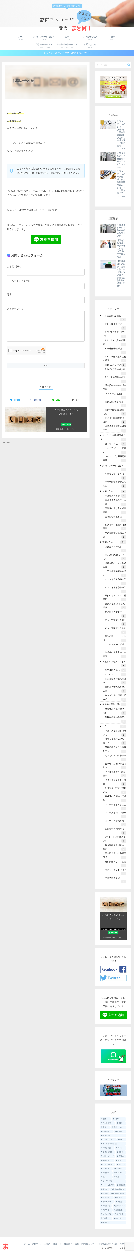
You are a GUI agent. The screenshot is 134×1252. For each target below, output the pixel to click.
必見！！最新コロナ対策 (114, 782)
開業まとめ (113, 491)
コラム (113, 726)
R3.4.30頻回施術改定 (115, 371)
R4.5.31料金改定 (114, 365)
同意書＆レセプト (88, 1244)
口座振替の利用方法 (114, 831)
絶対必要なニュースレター (114, 638)
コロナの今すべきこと (115, 807)
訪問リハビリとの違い (115, 871)
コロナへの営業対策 (114, 823)
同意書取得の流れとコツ (114, 681)
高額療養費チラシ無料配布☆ (114, 749)
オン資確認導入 (66, 1244)
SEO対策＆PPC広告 (114, 646)
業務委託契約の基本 (113, 704)
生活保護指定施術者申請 (114, 535)
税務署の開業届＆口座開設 (114, 527)
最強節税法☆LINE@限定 (113, 847)
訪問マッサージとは (114, 476)
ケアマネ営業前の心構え (114, 573)
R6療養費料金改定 (114, 350)
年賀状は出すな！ (114, 880)
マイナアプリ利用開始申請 (114, 458)
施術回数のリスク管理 (115, 863)
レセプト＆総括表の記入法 (114, 697)
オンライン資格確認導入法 (112, 437)
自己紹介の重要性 (114, 614)
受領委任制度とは (114, 519)
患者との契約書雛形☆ (115, 757)
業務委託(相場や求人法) (114, 711)
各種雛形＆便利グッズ (108, 1244)
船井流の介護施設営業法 (114, 798)
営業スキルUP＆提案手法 (114, 606)
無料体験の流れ (114, 670)
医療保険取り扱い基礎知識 (114, 565)
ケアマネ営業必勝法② (115, 589)
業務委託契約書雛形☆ (115, 719)
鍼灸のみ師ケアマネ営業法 (114, 597)
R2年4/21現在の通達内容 (113, 412)
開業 (55, 1244)
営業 (77, 1244)
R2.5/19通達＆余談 (114, 404)
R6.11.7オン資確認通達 (114, 342)
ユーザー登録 (114, 444)
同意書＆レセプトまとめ (113, 664)
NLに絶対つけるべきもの (114, 557)
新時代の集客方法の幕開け (114, 654)
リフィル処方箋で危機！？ (113, 741)
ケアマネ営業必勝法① (115, 581)
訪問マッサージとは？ (113, 467)
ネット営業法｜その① (115, 622)
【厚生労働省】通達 (113, 318)
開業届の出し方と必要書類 (114, 510)
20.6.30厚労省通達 (114, 396)
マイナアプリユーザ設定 (114, 450)
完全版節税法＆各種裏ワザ (114, 855)
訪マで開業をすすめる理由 (114, 484)
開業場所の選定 (114, 496)
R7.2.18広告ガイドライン (114, 334)
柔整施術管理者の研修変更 (114, 428)
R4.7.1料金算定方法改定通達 (114, 359)
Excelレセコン (114, 674)
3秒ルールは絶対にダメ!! (114, 839)
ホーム (27, 1244)
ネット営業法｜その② (115, 630)
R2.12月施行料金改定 (115, 379)
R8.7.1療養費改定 (114, 326)
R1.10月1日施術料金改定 (113, 420)
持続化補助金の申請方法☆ (114, 766)
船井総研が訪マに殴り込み (114, 790)
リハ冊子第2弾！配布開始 (114, 774)
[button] (128, 64)
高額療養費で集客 (114, 549)
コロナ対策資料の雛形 (115, 814)
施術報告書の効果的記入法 (114, 689)
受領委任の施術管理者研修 (114, 387)
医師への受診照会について (114, 733)
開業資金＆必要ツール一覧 (114, 502)
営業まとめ (113, 542)
